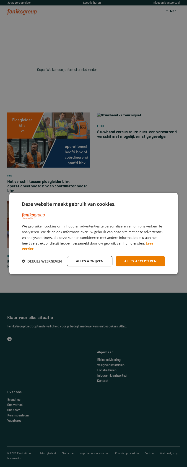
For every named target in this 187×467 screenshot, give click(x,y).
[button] (42, 261)
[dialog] (93, 233)
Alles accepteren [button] (140, 261)
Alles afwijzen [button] (90, 261)
